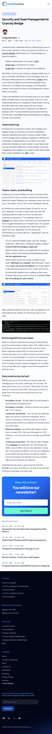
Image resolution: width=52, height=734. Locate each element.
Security (5, 681)
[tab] (5, 32)
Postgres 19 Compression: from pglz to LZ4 (20, 548)
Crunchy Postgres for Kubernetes (15, 586)
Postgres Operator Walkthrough (14, 640)
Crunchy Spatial (8, 597)
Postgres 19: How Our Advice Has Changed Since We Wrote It (24, 530)
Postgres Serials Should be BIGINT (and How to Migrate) (25, 566)
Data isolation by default (15, 376)
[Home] (13, 4)
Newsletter (6, 670)
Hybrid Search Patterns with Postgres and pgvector (24, 540)
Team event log (10, 124)
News (4, 663)
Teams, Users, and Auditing (17, 190)
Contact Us (6, 667)
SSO (36, 61)
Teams (40, 79)
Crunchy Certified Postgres (13, 593)
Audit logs (10, 68)
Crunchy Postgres (9, 583)
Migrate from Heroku (10, 613)
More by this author (33, 41)
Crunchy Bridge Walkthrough (13, 636)
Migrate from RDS (9, 610)
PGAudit (5, 220)
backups (14, 445)
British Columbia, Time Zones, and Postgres (20, 557)
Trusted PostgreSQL (10, 660)
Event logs (10, 65)
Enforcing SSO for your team (17, 337)
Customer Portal (8, 626)
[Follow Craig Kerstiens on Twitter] (19, 38)
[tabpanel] (26, 39)
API (26, 153)
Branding (5, 674)
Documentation (8, 629)
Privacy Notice (7, 677)
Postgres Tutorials (9, 633)
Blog (3, 643)
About (4, 656)
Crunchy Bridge (9, 14)
